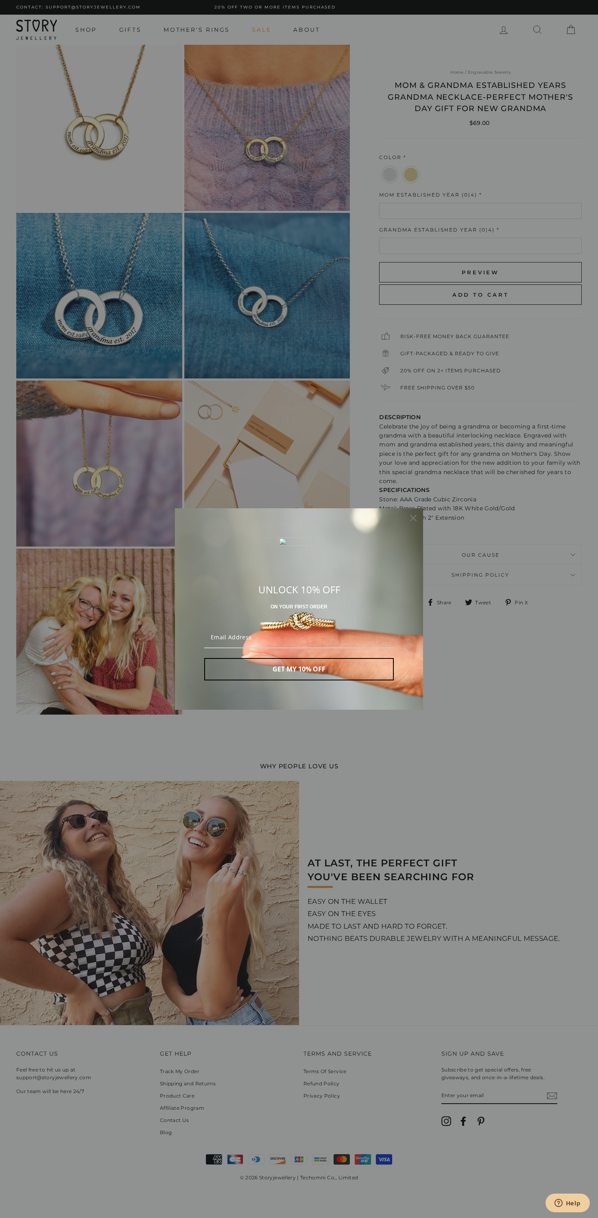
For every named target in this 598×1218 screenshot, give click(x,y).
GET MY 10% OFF (299, 669)
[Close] (413, 518)
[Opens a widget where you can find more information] (567, 1204)
